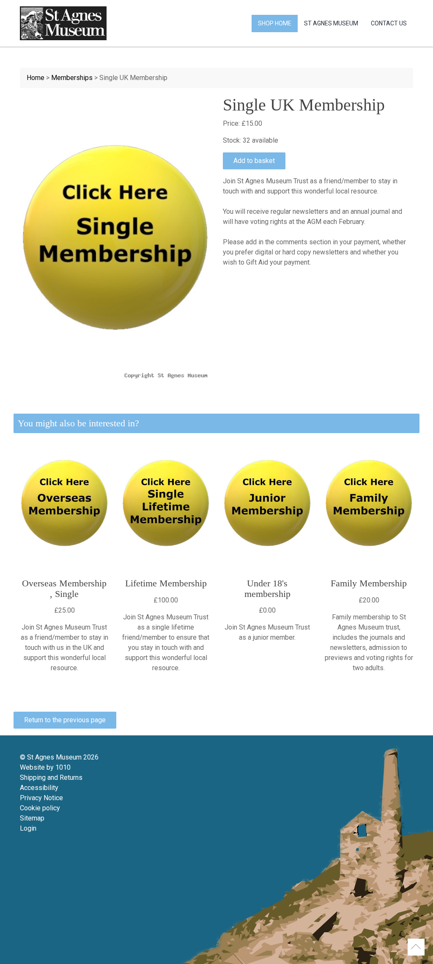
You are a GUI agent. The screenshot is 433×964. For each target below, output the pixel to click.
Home (35, 78)
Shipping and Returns (51, 777)
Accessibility (39, 788)
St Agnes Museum (331, 23)
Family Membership (369, 583)
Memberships (72, 78)
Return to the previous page (65, 720)
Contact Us (389, 23)
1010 (63, 767)
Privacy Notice (41, 798)
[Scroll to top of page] (416, 947)
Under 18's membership (267, 588)
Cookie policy (40, 808)
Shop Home (274, 23)
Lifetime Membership (166, 583)
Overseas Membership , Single (64, 588)
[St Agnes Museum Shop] (63, 23)
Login (28, 828)
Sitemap (32, 818)
